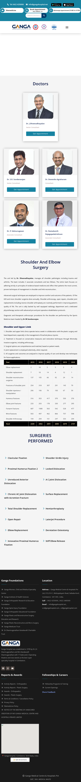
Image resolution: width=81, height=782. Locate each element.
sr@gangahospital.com (69, 608)
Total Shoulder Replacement (22, 508)
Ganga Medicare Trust (11, 626)
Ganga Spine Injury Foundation (15, 608)
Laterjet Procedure (55, 519)
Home (29, 60)
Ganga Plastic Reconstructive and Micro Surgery (21, 623)
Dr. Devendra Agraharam (55, 179)
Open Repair (14, 519)
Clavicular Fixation (17, 458)
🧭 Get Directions (20, 760)
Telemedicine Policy (10, 706)
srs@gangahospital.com (50, 608)
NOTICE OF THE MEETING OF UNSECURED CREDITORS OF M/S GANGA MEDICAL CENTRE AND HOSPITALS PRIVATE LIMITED (19, 713)
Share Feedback (48, 692)
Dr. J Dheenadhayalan (35, 123)
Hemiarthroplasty (55, 508)
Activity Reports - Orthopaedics (15, 684)
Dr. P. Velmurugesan (15, 231)
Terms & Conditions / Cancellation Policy (18, 699)
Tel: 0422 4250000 (16, 4)
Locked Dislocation (55, 468)
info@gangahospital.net (38, 4)
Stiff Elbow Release (55, 541)
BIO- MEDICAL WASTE (43, 779)
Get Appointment (40, 133)
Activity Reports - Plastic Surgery (15, 687)
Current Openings (51, 687)
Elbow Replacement (18, 530)
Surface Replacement (57, 494)
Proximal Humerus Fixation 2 (23, 468)
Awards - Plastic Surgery (12, 695)
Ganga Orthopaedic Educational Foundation (19, 612)
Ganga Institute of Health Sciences (16, 597)
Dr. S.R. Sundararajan (16, 179)
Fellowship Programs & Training (56, 684)
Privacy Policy (8, 702)
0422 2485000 (64, 601)
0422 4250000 (52, 601)
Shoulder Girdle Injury (57, 458)
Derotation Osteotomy (57, 530)
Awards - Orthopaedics (12, 691)
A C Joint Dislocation (56, 479)
